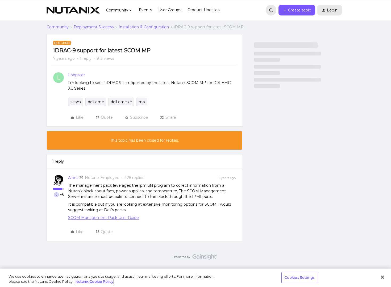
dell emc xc (121, 101)
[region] (195, 278)
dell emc (96, 101)
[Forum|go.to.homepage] (73, 10)
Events (145, 9)
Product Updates (203, 9)
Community (58, 27)
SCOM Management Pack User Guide (103, 217)
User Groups (169, 9)
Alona (73, 177)
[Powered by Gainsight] (195, 258)
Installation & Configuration (144, 27)
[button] (296, 10)
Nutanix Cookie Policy (94, 281)
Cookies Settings (299, 277)
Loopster (76, 75)
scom (75, 101)
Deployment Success (94, 27)
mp (142, 101)
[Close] (382, 277)
